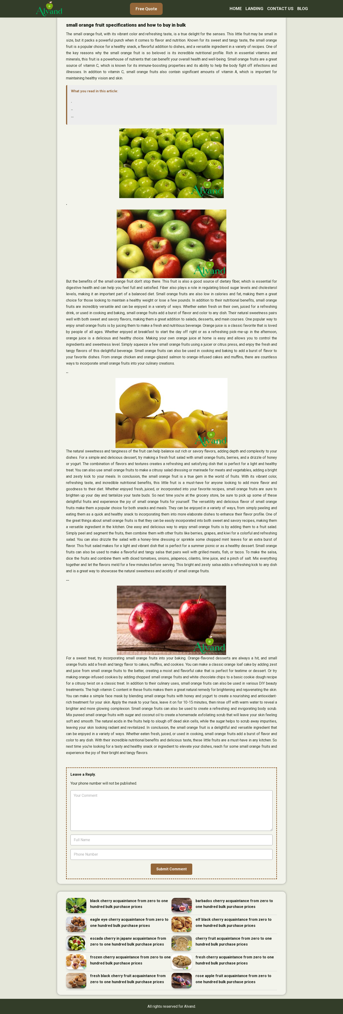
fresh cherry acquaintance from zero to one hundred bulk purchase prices (235, 960)
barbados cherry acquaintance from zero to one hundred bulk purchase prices (234, 904)
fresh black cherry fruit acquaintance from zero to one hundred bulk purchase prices (128, 979)
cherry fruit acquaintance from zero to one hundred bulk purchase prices (234, 941)
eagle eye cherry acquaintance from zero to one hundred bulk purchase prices (129, 922)
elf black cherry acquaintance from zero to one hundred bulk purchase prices (234, 922)
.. (72, 109)
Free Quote (146, 8)
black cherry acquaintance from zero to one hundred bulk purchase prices (129, 904)
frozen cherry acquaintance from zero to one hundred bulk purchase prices (130, 960)
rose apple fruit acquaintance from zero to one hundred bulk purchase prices (233, 979)
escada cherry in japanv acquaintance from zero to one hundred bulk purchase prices (128, 941)
